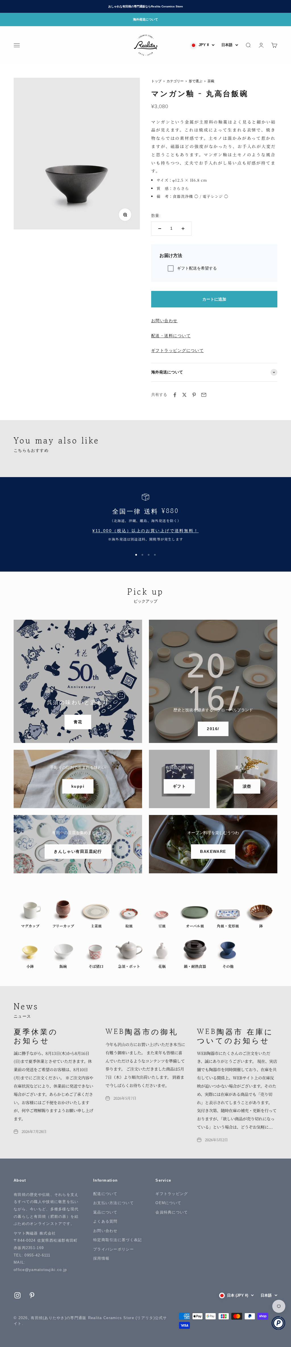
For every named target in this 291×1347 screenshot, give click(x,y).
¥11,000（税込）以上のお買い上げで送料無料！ (145, 531)
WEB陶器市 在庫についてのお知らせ (235, 1035)
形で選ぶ (195, 81)
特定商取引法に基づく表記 (117, 1240)
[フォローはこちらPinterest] (32, 1295)
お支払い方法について (113, 1203)
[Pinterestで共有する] (194, 395)
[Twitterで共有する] (184, 395)
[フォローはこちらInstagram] (17, 1295)
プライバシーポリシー (113, 1249)
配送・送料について (171, 335)
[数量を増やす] (183, 228)
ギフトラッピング (171, 1194)
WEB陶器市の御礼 (141, 1031)
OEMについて (168, 1203)
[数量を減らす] (159, 228)
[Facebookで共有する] (175, 395)
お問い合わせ (164, 320)
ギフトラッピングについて (177, 350)
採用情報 (101, 1258)
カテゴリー (175, 81)
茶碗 (210, 81)
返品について (105, 1212)
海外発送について (145, 19)
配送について (105, 1194)
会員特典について (171, 1212)
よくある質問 (105, 1221)
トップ (156, 81)
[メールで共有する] (204, 395)
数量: (155, 215)
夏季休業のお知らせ (36, 1035)
